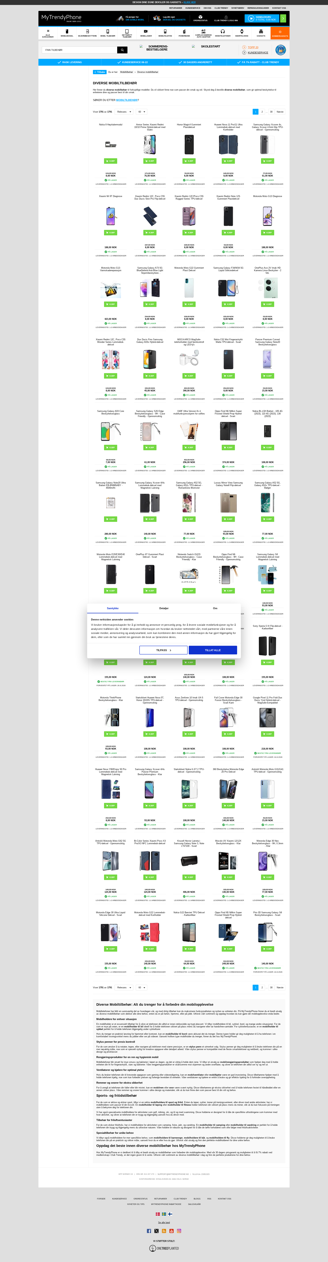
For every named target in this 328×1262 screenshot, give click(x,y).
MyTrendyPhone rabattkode (166, 1204)
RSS (209, 1199)
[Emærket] (280, 50)
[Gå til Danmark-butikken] (158, 1214)
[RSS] (164, 1231)
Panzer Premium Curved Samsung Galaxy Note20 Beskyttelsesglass (267, 342)
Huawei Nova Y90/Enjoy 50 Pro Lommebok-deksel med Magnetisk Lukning (110, 772)
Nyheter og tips (135, 1204)
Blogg (197, 1199)
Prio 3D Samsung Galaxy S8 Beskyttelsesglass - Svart (267, 913)
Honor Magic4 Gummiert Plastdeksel (189, 125)
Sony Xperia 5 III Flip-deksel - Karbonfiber (267, 627)
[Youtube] (171, 1231)
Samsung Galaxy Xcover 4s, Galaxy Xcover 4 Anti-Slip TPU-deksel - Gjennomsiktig (267, 127)
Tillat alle (213, 650)
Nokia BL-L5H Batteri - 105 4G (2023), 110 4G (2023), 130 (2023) (267, 413)
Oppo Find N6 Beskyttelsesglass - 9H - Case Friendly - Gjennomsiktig (228, 557)
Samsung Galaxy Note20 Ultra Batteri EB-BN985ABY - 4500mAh (111, 485)
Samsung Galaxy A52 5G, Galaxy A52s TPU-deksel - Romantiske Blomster (189, 485)
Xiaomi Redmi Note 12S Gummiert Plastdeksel (228, 197)
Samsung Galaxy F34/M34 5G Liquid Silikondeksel (228, 269)
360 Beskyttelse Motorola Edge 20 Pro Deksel (228, 770)
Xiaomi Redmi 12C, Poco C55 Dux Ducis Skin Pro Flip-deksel (149, 197)
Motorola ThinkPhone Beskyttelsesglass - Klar (111, 698)
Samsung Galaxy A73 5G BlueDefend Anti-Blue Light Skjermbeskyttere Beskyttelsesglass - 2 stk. (150, 270)
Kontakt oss (279, 8)
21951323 (205, 1174)
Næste (280, 112)
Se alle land (164, 1222)
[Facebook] (149, 1231)
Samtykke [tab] (113, 608)
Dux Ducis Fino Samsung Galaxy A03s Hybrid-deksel (149, 340)
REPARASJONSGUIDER (258, 8)
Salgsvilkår (194, 1204)
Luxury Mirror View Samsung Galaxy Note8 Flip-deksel (228, 484)
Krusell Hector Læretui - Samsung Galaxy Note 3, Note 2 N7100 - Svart (189, 843)
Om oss (207, 8)
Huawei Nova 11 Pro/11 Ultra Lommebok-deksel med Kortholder (228, 127)
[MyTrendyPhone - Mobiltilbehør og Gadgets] (61, 18)
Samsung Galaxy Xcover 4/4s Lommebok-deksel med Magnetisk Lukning (150, 485)
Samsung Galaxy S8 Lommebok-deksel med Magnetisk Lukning (267, 557)
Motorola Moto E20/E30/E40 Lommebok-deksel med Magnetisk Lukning (111, 557)
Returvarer (175, 8)
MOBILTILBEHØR (127, 100)
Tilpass (161, 650)
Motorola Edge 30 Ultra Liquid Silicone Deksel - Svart (110, 913)
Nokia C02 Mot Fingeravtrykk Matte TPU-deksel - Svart (228, 340)
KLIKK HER (190, 2)
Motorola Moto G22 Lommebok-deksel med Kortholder (150, 913)
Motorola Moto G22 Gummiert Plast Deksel (189, 269)
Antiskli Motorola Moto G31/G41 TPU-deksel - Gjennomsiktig (267, 770)
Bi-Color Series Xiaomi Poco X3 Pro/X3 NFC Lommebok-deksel (150, 842)
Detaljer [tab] (164, 608)
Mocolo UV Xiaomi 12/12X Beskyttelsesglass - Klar (228, 842)
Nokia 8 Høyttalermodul (110, 124)
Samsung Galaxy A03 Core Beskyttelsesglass (110, 412)
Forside (101, 1199)
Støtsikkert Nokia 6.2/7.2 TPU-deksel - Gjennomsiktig (189, 770)
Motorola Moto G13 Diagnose (267, 196)
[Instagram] (179, 1231)
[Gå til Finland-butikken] (170, 1214)
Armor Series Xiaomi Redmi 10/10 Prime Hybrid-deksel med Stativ (149, 127)
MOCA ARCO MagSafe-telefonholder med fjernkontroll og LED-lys (189, 342)
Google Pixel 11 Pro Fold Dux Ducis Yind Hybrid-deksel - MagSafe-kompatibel (267, 700)
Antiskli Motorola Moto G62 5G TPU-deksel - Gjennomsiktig (110, 842)
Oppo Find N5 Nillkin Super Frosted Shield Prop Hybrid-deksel (228, 915)
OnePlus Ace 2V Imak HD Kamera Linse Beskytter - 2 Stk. (267, 270)
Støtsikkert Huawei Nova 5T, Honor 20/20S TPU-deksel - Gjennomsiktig (150, 700)
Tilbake (101, 72)
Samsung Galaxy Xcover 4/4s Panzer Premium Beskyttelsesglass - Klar (150, 772)
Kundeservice (193, 8)
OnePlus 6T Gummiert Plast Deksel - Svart (150, 555)
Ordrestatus (140, 1199)
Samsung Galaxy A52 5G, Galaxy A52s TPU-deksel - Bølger (267, 485)
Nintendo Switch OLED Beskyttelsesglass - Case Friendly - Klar (189, 557)
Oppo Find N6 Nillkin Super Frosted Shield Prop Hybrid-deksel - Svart (228, 413)
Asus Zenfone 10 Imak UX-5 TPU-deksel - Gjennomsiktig (189, 698)
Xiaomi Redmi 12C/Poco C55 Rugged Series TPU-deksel (189, 197)
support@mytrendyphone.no (173, 1174)
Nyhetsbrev (237, 8)
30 (271, 112)
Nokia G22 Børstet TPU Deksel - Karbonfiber (189, 913)
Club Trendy (221, 8)
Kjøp (151, 161)
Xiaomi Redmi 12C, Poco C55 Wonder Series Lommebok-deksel (110, 342)
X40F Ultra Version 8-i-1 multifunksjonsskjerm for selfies (189, 412)
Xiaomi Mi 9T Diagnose (110, 196)
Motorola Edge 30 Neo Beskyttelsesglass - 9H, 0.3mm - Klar (267, 843)
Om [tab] (215, 608)
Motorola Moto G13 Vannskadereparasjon (110, 269)
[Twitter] (156, 1231)
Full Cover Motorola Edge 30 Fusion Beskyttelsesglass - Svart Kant (228, 700)
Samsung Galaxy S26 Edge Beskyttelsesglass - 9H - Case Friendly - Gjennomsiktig (150, 413)
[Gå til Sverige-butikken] (164, 1214)
